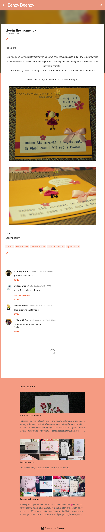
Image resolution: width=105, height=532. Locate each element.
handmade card (38, 247)
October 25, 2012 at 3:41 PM (41, 271)
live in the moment (56, 247)
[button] (7, 39)
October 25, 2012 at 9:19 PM (39, 286)
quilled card (73, 247)
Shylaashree (20, 285)
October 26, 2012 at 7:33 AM (44, 320)
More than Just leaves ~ (30, 415)
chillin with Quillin (22, 320)
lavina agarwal (21, 271)
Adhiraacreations (22, 295)
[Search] (38, 5)
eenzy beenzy (22, 247)
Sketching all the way (29, 499)
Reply (16, 280)
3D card (10, 247)
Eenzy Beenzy (21, 5)
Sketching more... (27, 462)
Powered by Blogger (54, 528)
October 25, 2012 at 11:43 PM (41, 306)
